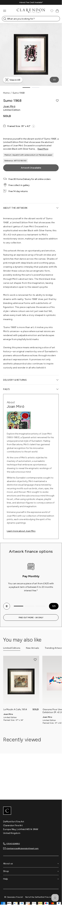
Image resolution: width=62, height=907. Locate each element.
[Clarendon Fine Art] (31, 811)
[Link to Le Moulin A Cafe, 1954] (21, 681)
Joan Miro (8, 714)
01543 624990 (13, 843)
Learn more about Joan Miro (21, 531)
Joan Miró (9, 106)
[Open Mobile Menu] (4, 11)
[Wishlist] (51, 10)
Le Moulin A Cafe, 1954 (15, 709)
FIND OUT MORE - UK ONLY (31, 617)
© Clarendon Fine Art (13, 897)
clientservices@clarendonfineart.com (22, 848)
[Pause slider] (6, 606)
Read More (43, 149)
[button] (57, 100)
